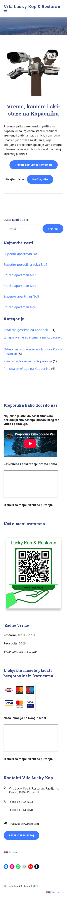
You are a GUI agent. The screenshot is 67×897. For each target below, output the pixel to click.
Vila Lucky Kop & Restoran (32, 6)
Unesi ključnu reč (16, 220)
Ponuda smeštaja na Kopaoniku (27, 368)
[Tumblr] (36, 866)
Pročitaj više (42, 178)
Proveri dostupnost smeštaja (33, 164)
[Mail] (24, 866)
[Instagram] (12, 866)
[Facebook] (6, 866)
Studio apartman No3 (20, 275)
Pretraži (53, 228)
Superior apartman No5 (21, 296)
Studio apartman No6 (20, 307)
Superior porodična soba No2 (25, 264)
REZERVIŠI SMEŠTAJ (21, 835)
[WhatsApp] (18, 866)
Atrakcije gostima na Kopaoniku (27, 330)
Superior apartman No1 (21, 254)
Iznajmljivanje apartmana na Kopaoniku (33, 337)
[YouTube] (30, 866)
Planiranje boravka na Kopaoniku (28, 361)
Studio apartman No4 (20, 286)
